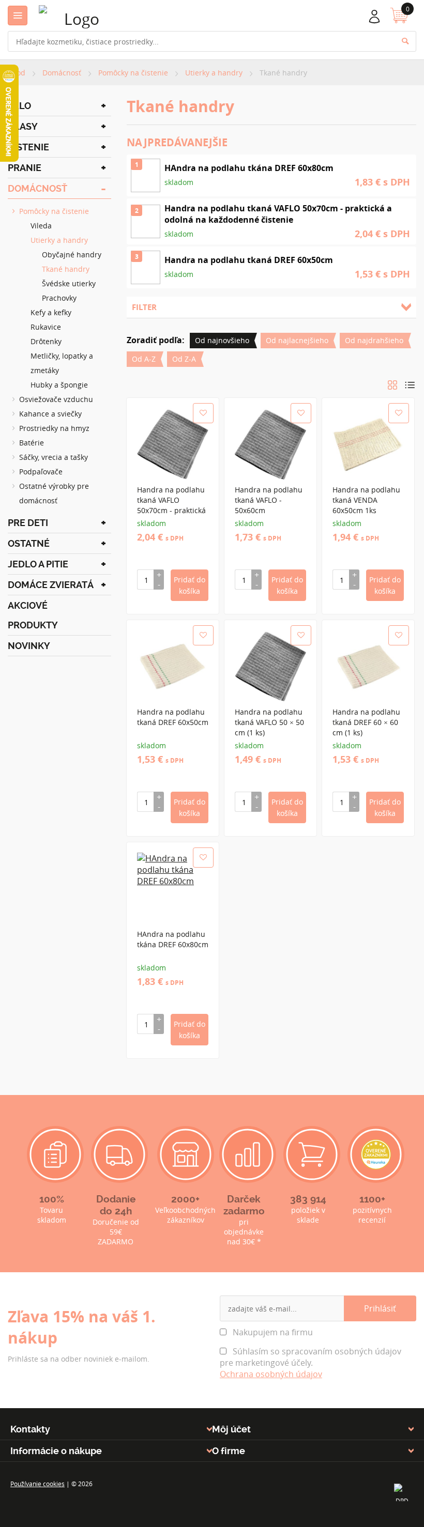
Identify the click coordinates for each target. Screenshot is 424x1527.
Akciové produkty (33, 615)
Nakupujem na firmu (272, 1332)
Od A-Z (144, 359)
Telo (19, 105)
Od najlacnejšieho (297, 340)
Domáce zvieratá (51, 584)
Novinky (29, 645)
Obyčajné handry (71, 254)
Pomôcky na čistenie (54, 211)
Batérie (31, 443)
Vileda (41, 225)
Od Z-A (184, 359)
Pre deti (28, 522)
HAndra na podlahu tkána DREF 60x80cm (172, 939)
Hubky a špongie (59, 385)
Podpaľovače (41, 471)
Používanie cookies (37, 1483)
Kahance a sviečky (50, 414)
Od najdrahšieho (374, 340)
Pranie (24, 167)
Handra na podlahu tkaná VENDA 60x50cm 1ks (366, 500)
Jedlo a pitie (38, 564)
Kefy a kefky (51, 312)
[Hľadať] (410, 44)
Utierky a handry (59, 240)
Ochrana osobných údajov (271, 1374)
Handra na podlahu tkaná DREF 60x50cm (172, 717)
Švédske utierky (69, 283)
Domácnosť (37, 188)
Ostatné (29, 543)
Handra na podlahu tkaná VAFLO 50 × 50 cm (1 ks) (269, 722)
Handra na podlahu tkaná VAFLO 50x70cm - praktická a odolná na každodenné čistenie (172, 510)
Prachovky (59, 298)
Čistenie (28, 147)
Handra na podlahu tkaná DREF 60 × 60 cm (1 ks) (366, 722)
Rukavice (46, 327)
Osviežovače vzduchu (56, 399)
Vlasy (23, 126)
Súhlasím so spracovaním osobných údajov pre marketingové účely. (310, 1363)
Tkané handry (65, 269)
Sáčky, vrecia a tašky (53, 457)
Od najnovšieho (222, 340)
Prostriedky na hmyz (54, 428)
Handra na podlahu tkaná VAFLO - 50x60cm (268, 500)
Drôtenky (46, 341)
